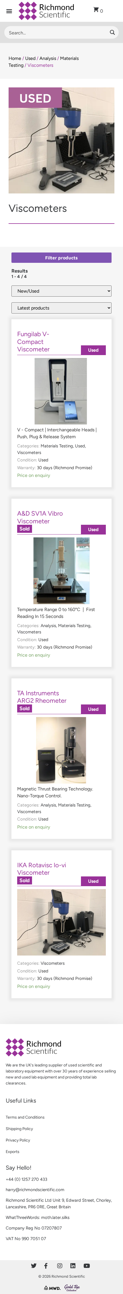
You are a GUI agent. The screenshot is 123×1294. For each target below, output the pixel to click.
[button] (9, 11)
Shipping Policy (19, 1128)
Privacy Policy (18, 1140)
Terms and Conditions (25, 1117)
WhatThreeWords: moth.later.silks (38, 1217)
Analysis (47, 58)
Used (30, 58)
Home (15, 58)
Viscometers (29, 452)
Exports (12, 1151)
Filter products (61, 257)
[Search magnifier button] (112, 32)
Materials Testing (57, 446)
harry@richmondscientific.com (35, 1189)
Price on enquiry (33, 475)
